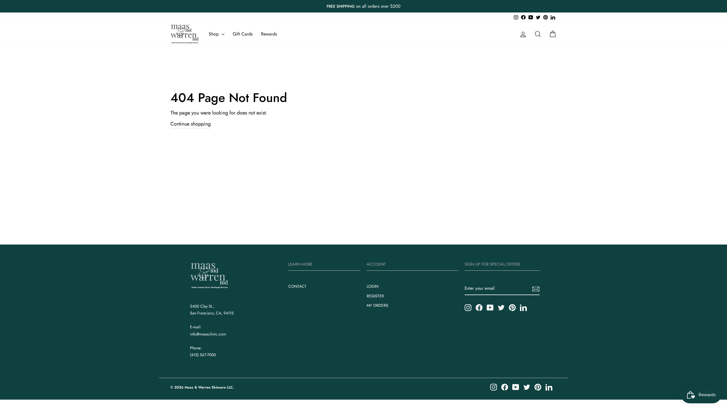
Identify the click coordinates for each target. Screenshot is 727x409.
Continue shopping (190, 124)
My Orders (377, 305)
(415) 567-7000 (203, 355)
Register (375, 296)
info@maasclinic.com (208, 334)
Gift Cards (242, 34)
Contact (297, 286)
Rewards (269, 34)
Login (373, 286)
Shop (214, 34)
